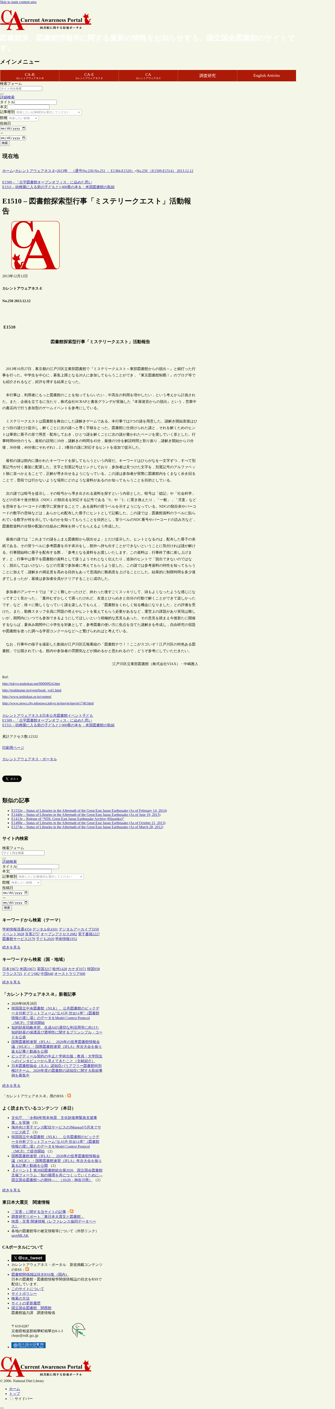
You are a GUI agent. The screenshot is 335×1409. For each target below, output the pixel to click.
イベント (75, 715)
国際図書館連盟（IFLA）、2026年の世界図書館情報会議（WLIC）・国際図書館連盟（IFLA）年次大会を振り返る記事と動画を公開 (56, 1046)
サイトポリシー (24, 1294)
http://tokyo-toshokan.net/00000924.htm (31, 684)
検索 (5, 143)
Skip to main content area (18, 2)
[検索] (2, 94)
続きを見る (11, 947)
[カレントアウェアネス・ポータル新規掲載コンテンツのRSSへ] (27, 1270)
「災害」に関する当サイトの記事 (38, 1212)
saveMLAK (20, 1235)
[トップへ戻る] (2, 1408)
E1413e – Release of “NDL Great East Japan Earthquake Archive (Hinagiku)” (67, 819)
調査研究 (207, 75)
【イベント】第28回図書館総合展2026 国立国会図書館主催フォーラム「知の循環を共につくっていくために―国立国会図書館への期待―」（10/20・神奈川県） (57, 1175)
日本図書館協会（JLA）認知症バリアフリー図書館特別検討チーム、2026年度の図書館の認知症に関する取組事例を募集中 (57, 1070)
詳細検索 (7, 97)
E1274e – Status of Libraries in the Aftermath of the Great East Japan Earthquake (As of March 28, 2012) (87, 827)
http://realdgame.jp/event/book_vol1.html (31, 690)
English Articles (266, 75)
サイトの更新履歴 (26, 1303)
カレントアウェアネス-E (22, 715)
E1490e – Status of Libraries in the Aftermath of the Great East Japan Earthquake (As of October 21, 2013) (88, 823)
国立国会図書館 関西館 (31, 1308)
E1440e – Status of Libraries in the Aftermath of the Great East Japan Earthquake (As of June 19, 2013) (85, 815)
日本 (45, 715)
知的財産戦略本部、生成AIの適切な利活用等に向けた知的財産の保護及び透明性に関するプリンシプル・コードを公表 (57, 1032)
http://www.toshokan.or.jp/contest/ (27, 697)
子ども (87, 715)
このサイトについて (27, 1289)
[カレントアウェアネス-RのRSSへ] (69, 1096)
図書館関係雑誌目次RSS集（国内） (40, 1274)
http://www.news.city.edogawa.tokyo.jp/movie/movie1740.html (48, 703)
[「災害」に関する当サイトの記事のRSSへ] (71, 1212)
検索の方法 (20, 1298)
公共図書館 (58, 715)
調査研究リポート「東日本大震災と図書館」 (47, 1217)
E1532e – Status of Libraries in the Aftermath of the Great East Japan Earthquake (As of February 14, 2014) (89, 810)
